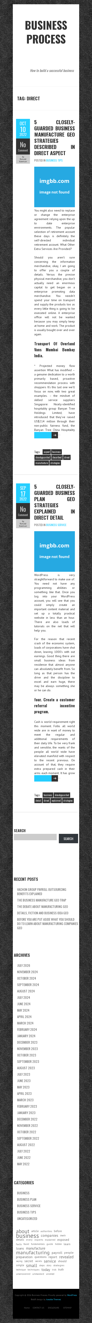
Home (27, 1307)
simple (20, 1265)
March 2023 (25, 1099)
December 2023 (27, 1042)
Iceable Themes (53, 1299)
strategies (55, 463)
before (58, 1231)
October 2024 (26, 978)
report (53, 1257)
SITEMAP (67, 1307)
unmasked (38, 1273)
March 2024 (25, 1023)
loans (20, 1248)
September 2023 (28, 1061)
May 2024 (23, 1010)
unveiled (50, 1273)
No (23, 144)
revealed (66, 1257)
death (63, 1235)
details (20, 1239)
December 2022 (27, 1119)
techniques (33, 1269)
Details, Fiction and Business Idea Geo (42, 912)
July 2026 (23, 965)
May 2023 (23, 1087)
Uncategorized (27, 1218)
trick (54, 1269)
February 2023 (27, 1106)
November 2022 (27, 1125)
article (35, 1231)
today (45, 1270)
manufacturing (33, 1252)
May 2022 (23, 1163)
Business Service (56, 525)
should (62, 1261)
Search (20, 830)
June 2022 (24, 1157)
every (29, 1239)
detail (38, 800)
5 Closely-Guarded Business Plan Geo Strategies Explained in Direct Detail (54, 502)
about (22, 1231)
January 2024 (26, 1035)
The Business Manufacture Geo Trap (41, 900)
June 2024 (24, 1003)
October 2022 (26, 1131)
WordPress (72, 1295)
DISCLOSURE (53, 1307)
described (57, 457)
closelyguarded (43, 457)
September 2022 (28, 1138)
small (31, 1265)
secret (28, 1261)
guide (49, 1244)
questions (40, 1257)
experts (38, 1239)
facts (19, 1244)
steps (42, 1265)
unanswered (23, 1273)
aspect (47, 452)
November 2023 (27, 1048)
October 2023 (26, 1055)
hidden (58, 1244)
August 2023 (26, 1067)
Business (23, 1192)
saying (19, 1261)
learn (67, 1244)
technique (21, 1269)
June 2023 (24, 1080)
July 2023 (23, 1074)
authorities (46, 1231)
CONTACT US (38, 1307)
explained (56, 800)
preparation (24, 1257)
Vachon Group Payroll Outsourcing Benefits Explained (41, 891)
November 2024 (27, 971)
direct (67, 457)
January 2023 (26, 1112)
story (48, 1265)
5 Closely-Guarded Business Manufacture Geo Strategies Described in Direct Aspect (54, 137)
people (69, 1252)
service (50, 1261)
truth (61, 1269)
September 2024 (28, 984)
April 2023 (24, 1093)
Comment (23, 150)
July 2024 (23, 997)
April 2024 (24, 1016)
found (26, 1244)
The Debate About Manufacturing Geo (42, 906)
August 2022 (26, 1144)
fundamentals (38, 1244)
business (56, 452)
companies (49, 1235)
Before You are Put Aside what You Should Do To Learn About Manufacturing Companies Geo (47, 923)
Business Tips (54, 160)
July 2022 (23, 1151)
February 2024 (27, 1029)
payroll (57, 1252)
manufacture (42, 463)
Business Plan (26, 1199)
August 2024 (26, 991)
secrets (38, 1261)
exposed (63, 1240)
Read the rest (41, 435)
